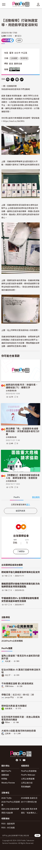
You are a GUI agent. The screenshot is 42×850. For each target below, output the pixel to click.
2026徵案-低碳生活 (29, 798)
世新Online (9, 686)
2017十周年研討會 (29, 801)
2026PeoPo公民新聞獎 (12, 640)
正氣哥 (7, 734)
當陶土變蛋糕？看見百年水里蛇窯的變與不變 (20, 657)
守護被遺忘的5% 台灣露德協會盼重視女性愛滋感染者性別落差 (20, 599)
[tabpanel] (20, 504)
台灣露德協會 (11, 391)
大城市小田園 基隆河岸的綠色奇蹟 (18, 730)
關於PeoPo (6, 771)
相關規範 (5, 774)
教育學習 (24, 58)
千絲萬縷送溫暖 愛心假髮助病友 (17, 683)
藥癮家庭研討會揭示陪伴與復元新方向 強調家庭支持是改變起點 (20, 585)
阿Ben (7, 722)
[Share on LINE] (17, 79)
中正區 (24, 53)
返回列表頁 (20, 511)
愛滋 (11, 63)
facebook (17, 760)
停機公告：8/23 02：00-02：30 (17, 694)
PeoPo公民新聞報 (29, 771)
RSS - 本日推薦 (8, 827)
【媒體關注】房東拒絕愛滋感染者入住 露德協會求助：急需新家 (23, 476)
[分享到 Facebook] (7, 79)
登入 (28, 504)
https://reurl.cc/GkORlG (13, 121)
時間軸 (4, 778)
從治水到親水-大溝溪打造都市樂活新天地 (21, 671)
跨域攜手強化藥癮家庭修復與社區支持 (20, 572)
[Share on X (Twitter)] (12, 79)
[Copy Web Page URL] (21, 79)
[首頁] (21, 4)
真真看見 (8, 708)
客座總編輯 (26, 786)
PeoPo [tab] (17, 497)
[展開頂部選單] (38, 4)
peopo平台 (9, 697)
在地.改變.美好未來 (29, 808)
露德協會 (18, 63)
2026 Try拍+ (6, 798)
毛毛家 (7, 661)
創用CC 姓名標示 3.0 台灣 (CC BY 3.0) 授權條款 (15, 69)
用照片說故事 (7, 812)
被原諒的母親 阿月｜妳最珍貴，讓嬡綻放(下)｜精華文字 (22, 386)
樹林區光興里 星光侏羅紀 (14, 705)
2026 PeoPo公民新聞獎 (10, 803)
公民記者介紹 (27, 782)
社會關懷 (14, 58)
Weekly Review (8, 782)
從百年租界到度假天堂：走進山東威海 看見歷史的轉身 (20, 718)
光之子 (7, 675)
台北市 (17, 53)
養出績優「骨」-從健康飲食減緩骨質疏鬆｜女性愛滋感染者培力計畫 (23, 431)
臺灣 (11, 53)
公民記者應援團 (27, 778)
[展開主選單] (3, 4)
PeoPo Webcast (28, 774)
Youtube (24, 760)
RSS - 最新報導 (8, 823)
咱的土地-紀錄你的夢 (10, 808)
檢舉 (19, 40)
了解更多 (21, 551)
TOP (37, 835)
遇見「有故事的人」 (29, 812)
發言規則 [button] (36, 497)
